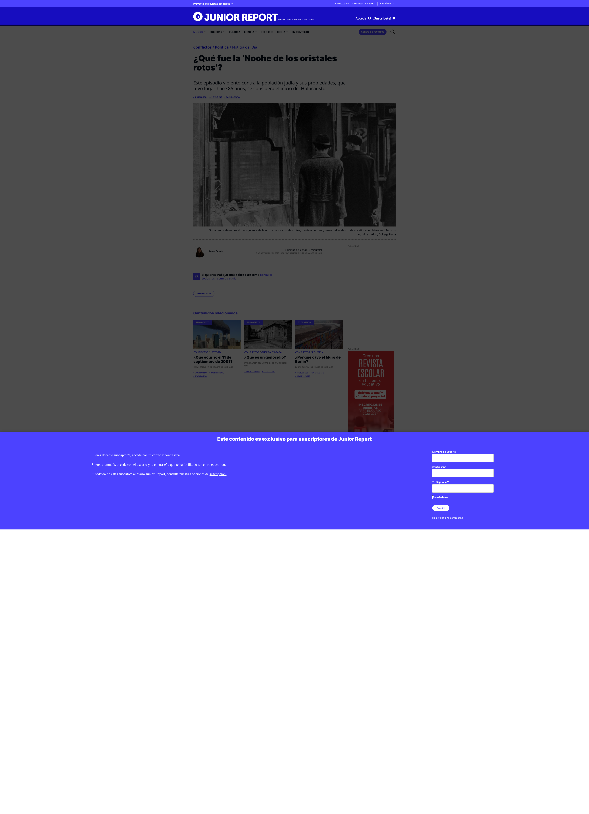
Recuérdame (440, 497)
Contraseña (439, 467)
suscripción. (218, 474)
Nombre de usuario (444, 451)
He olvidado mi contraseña (447, 517)
